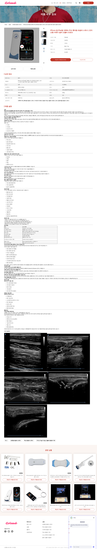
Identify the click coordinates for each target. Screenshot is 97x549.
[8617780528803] (9, 531)
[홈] (11, 524)
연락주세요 (69, 2)
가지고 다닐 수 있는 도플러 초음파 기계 (46, 440)
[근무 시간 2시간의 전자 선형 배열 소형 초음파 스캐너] (84, 494)
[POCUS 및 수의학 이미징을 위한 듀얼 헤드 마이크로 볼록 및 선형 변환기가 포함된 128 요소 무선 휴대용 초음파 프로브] (60, 464)
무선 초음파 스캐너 (28, 440)
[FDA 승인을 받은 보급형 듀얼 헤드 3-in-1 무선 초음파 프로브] (36, 464)
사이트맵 (14, 547)
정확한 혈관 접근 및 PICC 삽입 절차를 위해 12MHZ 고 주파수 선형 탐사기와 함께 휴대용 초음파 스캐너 (36, 506)
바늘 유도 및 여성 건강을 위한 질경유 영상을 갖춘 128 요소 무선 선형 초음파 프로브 (84, 476)
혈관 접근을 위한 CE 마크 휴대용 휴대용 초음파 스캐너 (60, 506)
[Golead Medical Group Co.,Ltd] (10, 3)
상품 (60, 2)
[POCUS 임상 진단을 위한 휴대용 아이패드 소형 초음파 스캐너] (12, 494)
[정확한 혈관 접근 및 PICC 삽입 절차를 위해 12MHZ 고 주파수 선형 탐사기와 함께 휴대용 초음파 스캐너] (36, 494)
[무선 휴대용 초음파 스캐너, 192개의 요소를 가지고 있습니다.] (12, 464)
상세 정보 (13, 68)
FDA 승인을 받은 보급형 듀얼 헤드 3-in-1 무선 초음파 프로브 (36, 476)
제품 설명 (33, 68)
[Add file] (71, 546)
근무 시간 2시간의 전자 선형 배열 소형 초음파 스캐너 (85, 506)
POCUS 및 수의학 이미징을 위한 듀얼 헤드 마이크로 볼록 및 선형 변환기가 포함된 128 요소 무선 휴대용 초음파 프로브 (60, 476)
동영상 (64, 2)
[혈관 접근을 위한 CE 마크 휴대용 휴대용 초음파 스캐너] (60, 494)
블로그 (28, 529)
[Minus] (93, 518)
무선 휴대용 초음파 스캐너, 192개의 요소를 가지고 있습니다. (12, 476)
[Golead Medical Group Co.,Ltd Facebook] (5, 531)
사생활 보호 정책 (7, 547)
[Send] (94, 546)
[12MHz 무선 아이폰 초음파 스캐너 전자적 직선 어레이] (21, 45)
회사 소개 (56, 2)
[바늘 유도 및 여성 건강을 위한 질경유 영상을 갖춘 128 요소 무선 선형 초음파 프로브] (84, 464)
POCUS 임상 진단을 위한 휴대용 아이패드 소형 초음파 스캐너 (12, 506)
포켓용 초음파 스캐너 (17, 24)
